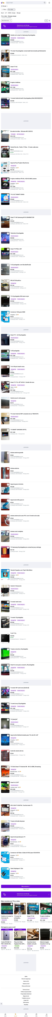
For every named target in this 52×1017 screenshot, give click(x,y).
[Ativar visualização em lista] (46, 20)
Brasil (2, 12)
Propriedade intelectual (26, 993)
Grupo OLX (26, 1000)
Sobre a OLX (26, 981)
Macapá (18, 12)
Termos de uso (26, 989)
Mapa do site (26, 996)
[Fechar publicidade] (1, 1003)
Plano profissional (26, 986)
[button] (26, 2)
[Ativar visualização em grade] (49, 20)
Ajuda (26, 976)
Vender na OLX (26, 983)
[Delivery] (4, 26)
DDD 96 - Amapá (11, 12)
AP (6, 12)
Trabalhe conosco (26, 998)
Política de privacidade (26, 991)
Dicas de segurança (26, 978)
